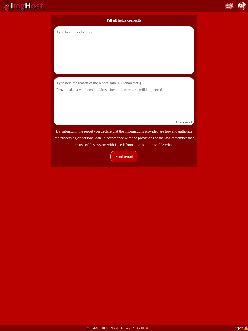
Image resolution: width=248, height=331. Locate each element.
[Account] (242, 6)
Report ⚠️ (241, 328)
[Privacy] (229, 6)
